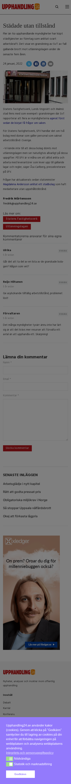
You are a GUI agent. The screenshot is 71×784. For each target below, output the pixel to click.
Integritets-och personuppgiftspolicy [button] (30, 752)
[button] (50, 774)
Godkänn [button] (20, 774)
